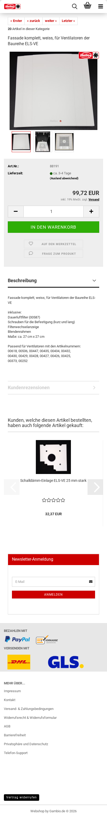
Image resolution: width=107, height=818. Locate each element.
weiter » (51, 21)
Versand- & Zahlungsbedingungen (29, 709)
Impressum (12, 691)
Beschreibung (22, 280)
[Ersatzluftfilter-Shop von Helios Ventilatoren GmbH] (10, 6)
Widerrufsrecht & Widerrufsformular (30, 718)
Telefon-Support (16, 753)
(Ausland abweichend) (64, 178)
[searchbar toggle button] (74, 6)
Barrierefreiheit (15, 735)
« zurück (33, 21)
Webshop (37, 811)
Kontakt (9, 700)
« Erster (16, 21)
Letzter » (68, 21)
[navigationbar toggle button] (100, 6)
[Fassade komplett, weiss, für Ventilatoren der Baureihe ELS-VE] (54, 91)
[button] (15, 211)
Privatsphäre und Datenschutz (26, 744)
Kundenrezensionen (29, 387)
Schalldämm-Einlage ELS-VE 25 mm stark (53, 480)
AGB (7, 726)
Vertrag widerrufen (21, 797)
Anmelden (53, 594)
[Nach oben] (93, 810)
